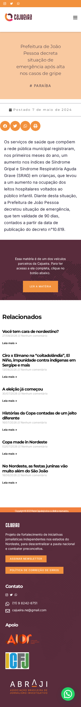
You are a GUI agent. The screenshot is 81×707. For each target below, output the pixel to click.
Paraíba (42, 85)
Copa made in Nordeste (24, 442)
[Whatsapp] (18, 3)
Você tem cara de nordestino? (30, 331)
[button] (75, 17)
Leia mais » (9, 343)
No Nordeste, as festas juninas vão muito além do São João (35, 469)
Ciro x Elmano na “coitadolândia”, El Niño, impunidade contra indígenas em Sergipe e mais (39, 360)
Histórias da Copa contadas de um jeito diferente (39, 416)
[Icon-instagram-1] (4, 3)
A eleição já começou (22, 389)
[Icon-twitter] (11, 3)
